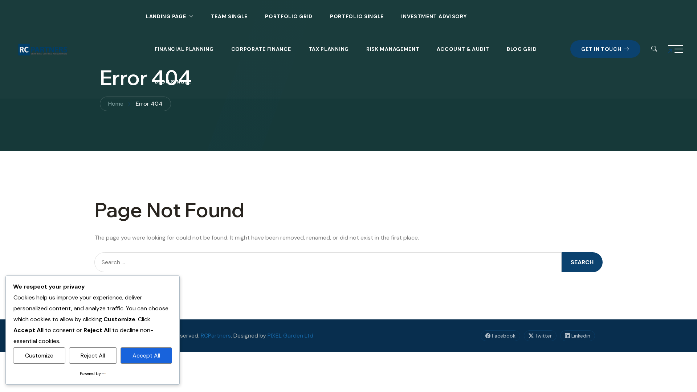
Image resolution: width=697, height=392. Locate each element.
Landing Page (166, 16)
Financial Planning (184, 49)
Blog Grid (522, 49)
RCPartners (216, 335)
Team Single (229, 16)
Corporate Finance (261, 49)
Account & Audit (463, 49)
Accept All (146, 355)
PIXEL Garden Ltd (290, 335)
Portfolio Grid (289, 16)
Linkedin (580, 335)
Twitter (543, 335)
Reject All (93, 355)
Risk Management (393, 49)
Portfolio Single (357, 16)
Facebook (502, 335)
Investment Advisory (433, 16)
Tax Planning (329, 49)
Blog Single (173, 81)
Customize (39, 355)
